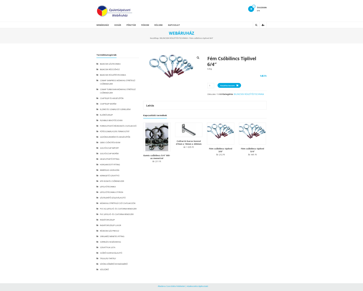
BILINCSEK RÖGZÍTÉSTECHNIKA (174, 38)
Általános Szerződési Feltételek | (172, 286)
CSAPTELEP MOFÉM (108, 104)
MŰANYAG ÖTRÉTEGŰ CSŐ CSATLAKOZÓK (118, 203)
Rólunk (158, 25)
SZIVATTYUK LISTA (107, 247)
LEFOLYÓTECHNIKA (108, 186)
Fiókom (145, 25)
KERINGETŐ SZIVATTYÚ (109, 175)
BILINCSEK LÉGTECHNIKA (110, 64)
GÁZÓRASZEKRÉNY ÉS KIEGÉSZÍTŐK (115, 137)
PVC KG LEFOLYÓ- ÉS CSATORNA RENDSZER (118, 208)
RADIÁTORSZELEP (107, 219)
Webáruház (102, 25)
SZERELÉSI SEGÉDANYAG (110, 242)
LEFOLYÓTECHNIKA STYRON (111, 192)
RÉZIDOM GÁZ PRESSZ (109, 231)
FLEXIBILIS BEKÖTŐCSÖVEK (111, 120)
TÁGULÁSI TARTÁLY (108, 258)
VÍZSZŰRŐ (104, 269)
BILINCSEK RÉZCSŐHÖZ (110, 69)
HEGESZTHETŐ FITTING (109, 159)
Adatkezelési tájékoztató (197, 286)
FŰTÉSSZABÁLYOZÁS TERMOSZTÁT (114, 131)
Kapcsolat (174, 25)
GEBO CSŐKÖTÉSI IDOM (110, 142)
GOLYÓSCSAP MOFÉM (109, 153)
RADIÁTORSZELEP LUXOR (110, 225)
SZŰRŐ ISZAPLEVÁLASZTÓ (111, 253)
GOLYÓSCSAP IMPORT (109, 148)
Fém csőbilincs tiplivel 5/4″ (252, 150)
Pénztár (131, 25)
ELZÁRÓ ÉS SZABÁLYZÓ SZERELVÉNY (115, 109)
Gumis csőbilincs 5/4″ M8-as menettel (156, 157)
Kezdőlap (154, 38)
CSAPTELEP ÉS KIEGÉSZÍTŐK (112, 98)
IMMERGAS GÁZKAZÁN (109, 170)
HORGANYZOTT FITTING (110, 164)
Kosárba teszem (227, 85)
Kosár (117, 25)
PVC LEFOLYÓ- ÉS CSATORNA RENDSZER (117, 214)
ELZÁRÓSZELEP (106, 115)
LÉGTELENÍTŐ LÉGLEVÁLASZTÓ (113, 197)
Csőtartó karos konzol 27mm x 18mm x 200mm (188, 142)
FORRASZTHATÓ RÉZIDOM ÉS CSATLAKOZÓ (118, 126)
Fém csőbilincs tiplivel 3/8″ (220, 150)
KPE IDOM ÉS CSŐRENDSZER (112, 181)
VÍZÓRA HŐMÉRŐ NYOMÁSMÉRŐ (114, 264)
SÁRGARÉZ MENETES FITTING (112, 236)
